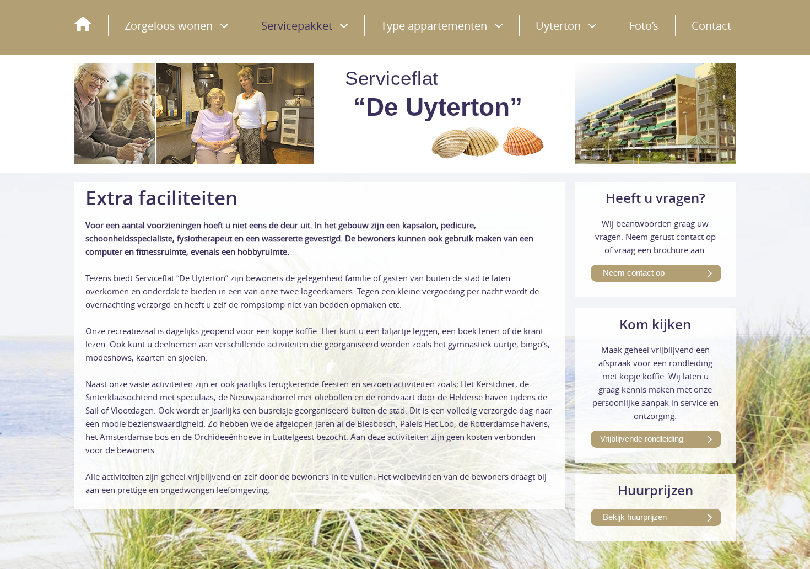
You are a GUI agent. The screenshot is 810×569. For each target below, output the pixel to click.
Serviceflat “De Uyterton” (82, 24)
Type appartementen (434, 25)
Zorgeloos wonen (169, 25)
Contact (711, 25)
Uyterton (558, 25)
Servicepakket (296, 25)
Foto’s (643, 25)
